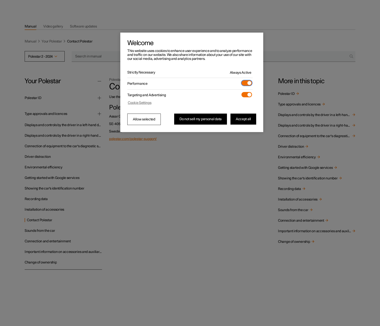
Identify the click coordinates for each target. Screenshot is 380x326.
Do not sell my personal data (200, 119)
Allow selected (144, 119)
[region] (191, 82)
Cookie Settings (140, 103)
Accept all (243, 119)
